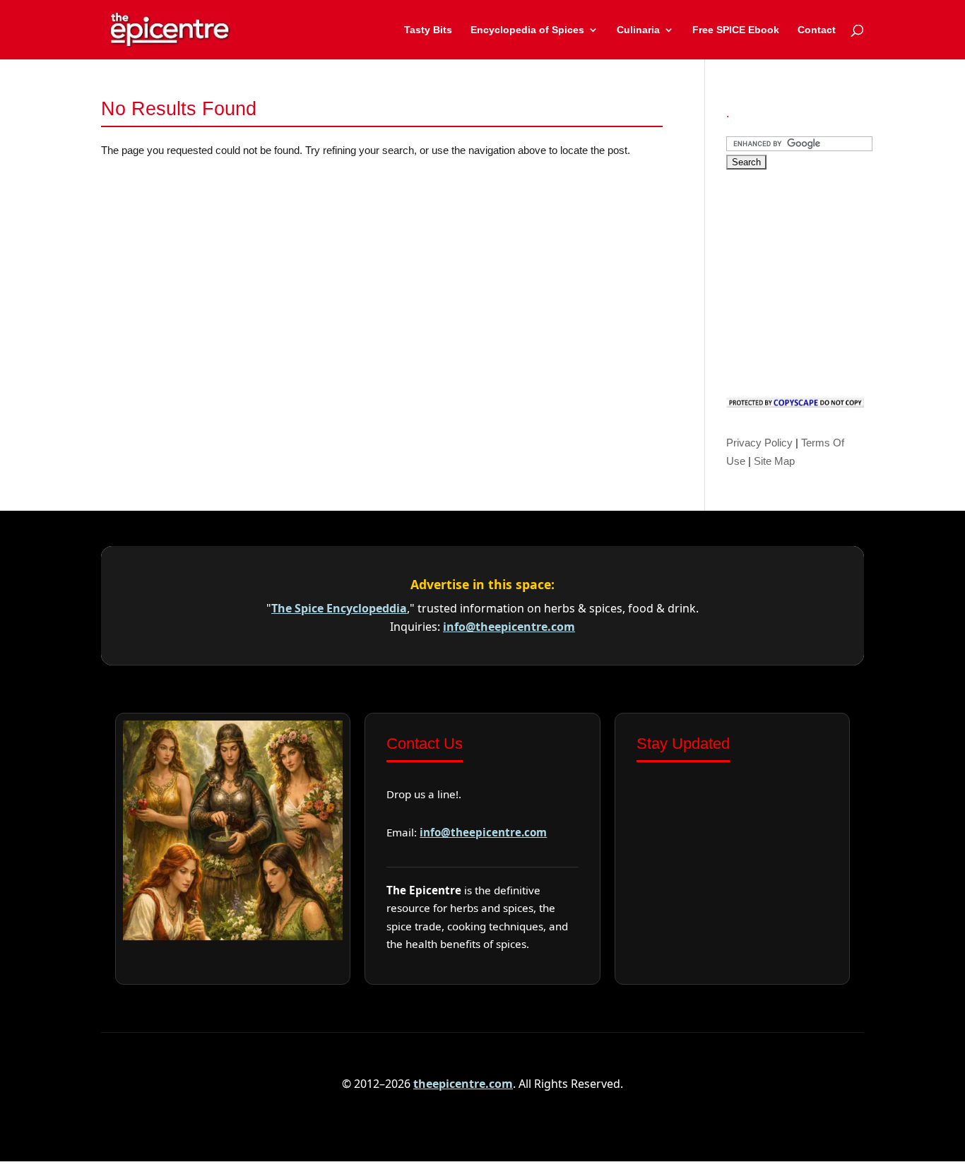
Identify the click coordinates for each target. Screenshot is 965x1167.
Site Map (774, 461)
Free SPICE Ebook (735, 30)
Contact (817, 30)
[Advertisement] (832, 279)
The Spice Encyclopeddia (339, 608)
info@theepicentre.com (509, 626)
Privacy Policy (759, 443)
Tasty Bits (428, 30)
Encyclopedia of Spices (527, 30)
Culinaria (638, 30)
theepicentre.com (463, 1083)
